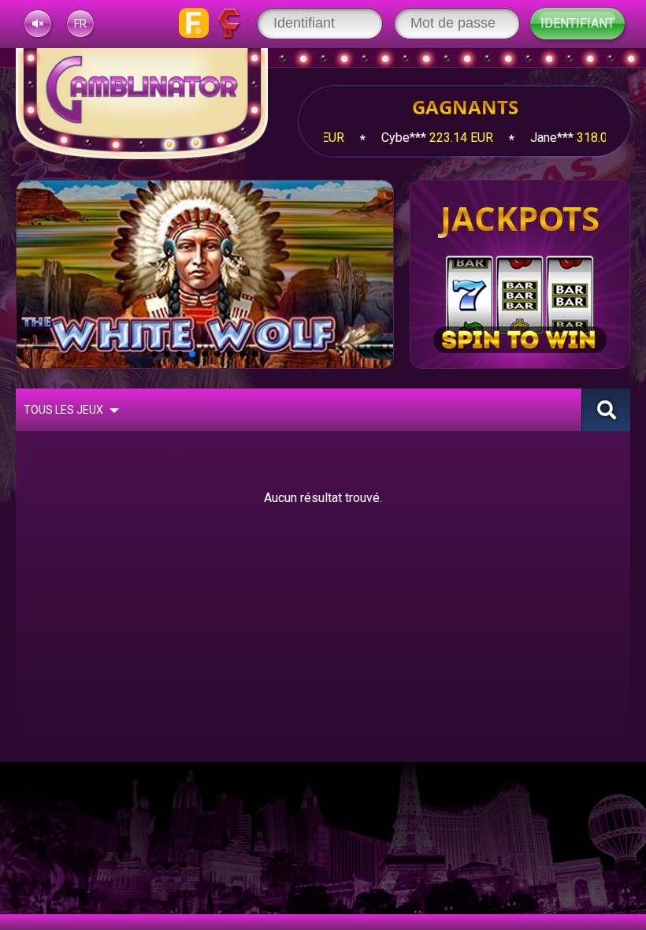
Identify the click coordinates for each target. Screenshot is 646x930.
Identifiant (577, 23)
